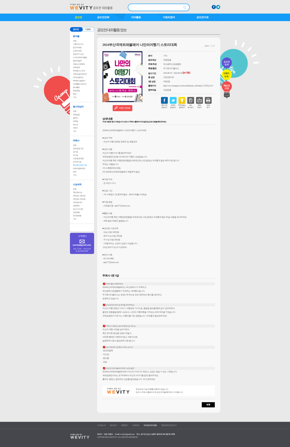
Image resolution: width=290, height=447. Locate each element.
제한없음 (76, 115)
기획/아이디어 (78, 44)
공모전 (78, 17)
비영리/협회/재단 (79, 168)
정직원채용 (77, 216)
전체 (74, 41)
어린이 (75, 128)
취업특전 (76, 206)
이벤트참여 (169, 17)
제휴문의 (124, 425)
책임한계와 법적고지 (169, 425)
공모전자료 (203, 17)
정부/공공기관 (78, 148)
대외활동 (136, 17)
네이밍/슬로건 (78, 77)
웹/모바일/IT (77, 61)
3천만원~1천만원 (79, 199)
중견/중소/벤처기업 (80, 165)
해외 (74, 94)
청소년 (75, 125)
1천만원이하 (77, 202)
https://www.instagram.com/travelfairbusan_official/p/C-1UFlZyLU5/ (188, 86)
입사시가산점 (78, 209)
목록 (208, 405)
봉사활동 (76, 87)
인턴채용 (76, 212)
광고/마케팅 (77, 47)
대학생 (75, 121)
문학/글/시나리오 (79, 71)
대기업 (75, 155)
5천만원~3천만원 (79, 196)
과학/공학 (76, 67)
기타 (74, 97)
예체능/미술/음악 (79, 81)
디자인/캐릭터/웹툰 (80, 57)
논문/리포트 (77, 51)
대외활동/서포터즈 (80, 84)
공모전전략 (103, 17)
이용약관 (135, 425)
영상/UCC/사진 (78, 54)
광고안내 (113, 425)
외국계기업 (77, 162)
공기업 (75, 152)
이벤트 (88, 29)
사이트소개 (101, 425)
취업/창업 (76, 91)
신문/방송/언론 (78, 158)
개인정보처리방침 (150, 425)
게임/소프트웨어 (79, 64)
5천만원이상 (77, 192)
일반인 (75, 118)
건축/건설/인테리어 (80, 74)
